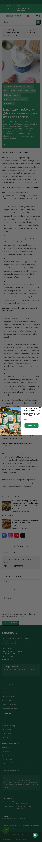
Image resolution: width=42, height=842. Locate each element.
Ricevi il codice (31, 425)
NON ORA (31, 432)
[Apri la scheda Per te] (35, 835)
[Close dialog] (40, 408)
